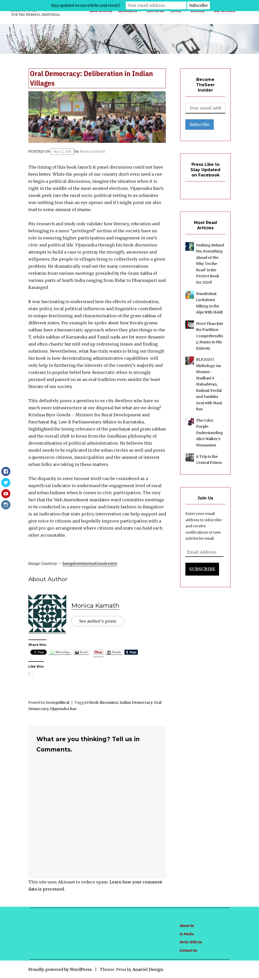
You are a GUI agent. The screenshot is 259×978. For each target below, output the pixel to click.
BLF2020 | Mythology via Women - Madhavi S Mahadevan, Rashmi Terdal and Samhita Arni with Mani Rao (209, 384)
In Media (187, 933)
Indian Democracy (136, 702)
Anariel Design (148, 969)
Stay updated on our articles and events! (85, 5)
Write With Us (191, 942)
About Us (187, 925)
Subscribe (202, 569)
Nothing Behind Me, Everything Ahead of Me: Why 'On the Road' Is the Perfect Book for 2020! (210, 264)
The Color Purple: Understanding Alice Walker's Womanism (209, 432)
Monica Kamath (92, 151)
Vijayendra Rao (63, 709)
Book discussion (103, 702)
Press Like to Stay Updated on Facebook (205, 169)
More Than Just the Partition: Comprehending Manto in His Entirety (209, 336)
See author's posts (97, 621)
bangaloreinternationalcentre (89, 563)
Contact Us (188, 950)
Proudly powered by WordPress (60, 969)
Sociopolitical (57, 702)
